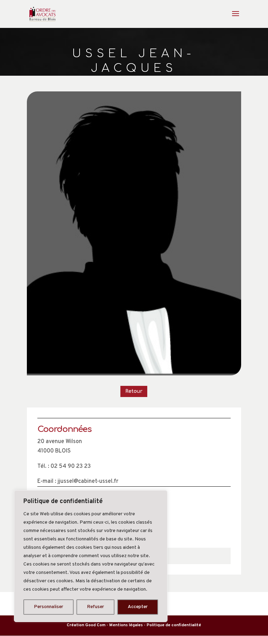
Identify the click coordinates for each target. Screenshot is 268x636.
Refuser (95, 607)
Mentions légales (126, 625)
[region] (91, 556)
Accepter (138, 607)
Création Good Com (86, 625)
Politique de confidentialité (174, 625)
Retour (133, 391)
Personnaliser (48, 607)
